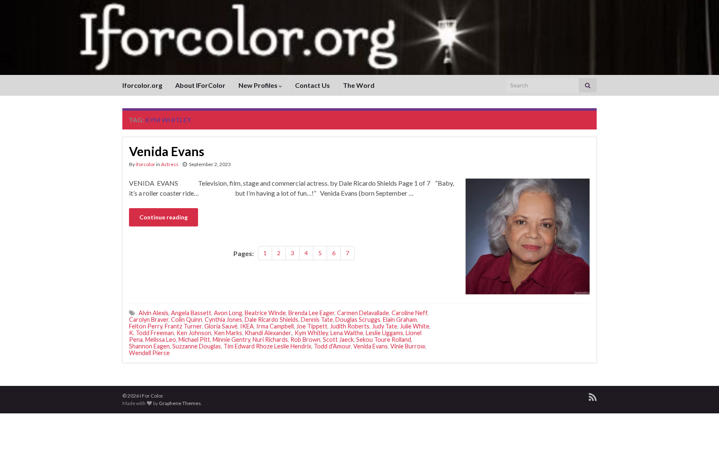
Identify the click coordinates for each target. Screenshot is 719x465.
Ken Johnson (193, 332)
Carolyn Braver (149, 319)
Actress (170, 164)
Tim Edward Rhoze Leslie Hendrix (267, 346)
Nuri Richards (270, 339)
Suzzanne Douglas (196, 346)
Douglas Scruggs (357, 319)
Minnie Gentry (231, 339)
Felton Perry (145, 326)
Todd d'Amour (332, 346)
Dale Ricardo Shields (271, 319)
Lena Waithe (346, 332)
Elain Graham (400, 319)
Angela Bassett (191, 312)
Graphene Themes (180, 403)
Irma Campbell (275, 326)
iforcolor (145, 164)
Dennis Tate (317, 319)
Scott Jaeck (338, 339)
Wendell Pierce (149, 352)
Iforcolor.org (142, 85)
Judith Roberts (349, 326)
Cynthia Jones (223, 319)
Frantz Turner (183, 326)
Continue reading (163, 217)
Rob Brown (305, 339)
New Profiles (258, 85)
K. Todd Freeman (151, 332)
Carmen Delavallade (363, 312)
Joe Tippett (311, 326)
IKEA (247, 326)
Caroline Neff (409, 312)
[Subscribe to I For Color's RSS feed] (593, 396)
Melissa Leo (160, 339)
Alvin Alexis (154, 312)
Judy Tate (384, 326)
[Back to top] (700, 446)
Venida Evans (166, 151)
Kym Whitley (311, 332)
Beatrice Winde (265, 312)
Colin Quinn (186, 319)
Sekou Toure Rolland (383, 339)
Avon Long (228, 312)
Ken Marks (228, 332)
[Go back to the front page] (359, 37)
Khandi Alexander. (268, 332)
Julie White (414, 326)
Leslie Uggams (384, 332)
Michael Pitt (194, 339)
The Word (358, 85)
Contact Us (312, 85)
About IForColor (200, 85)
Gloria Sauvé (221, 326)
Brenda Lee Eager (311, 312)
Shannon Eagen (149, 346)
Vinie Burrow (407, 346)
